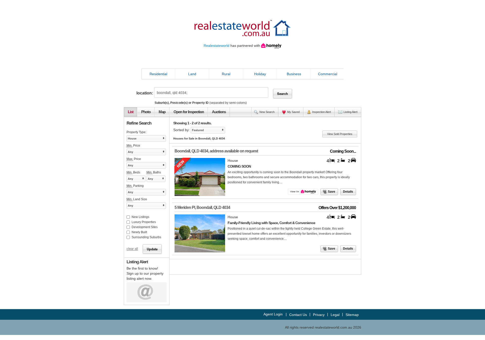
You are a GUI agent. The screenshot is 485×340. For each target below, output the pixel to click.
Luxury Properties (144, 222)
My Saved (293, 111)
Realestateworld (216, 46)
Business (294, 74)
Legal (335, 315)
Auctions (219, 112)
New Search (267, 111)
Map (162, 112)
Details (348, 191)
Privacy (319, 315)
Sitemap (352, 315)
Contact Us (298, 315)
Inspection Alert (321, 111)
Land (192, 74)
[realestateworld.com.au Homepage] (242, 28)
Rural (226, 74)
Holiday (260, 74)
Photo (146, 112)
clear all (132, 249)
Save (331, 191)
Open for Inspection (189, 112)
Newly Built (139, 232)
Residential (158, 74)
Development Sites (145, 227)
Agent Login (273, 314)
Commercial (327, 74)
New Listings (140, 217)
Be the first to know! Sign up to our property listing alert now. (145, 273)
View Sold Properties (339, 133)
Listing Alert (350, 111)
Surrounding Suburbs (146, 237)
